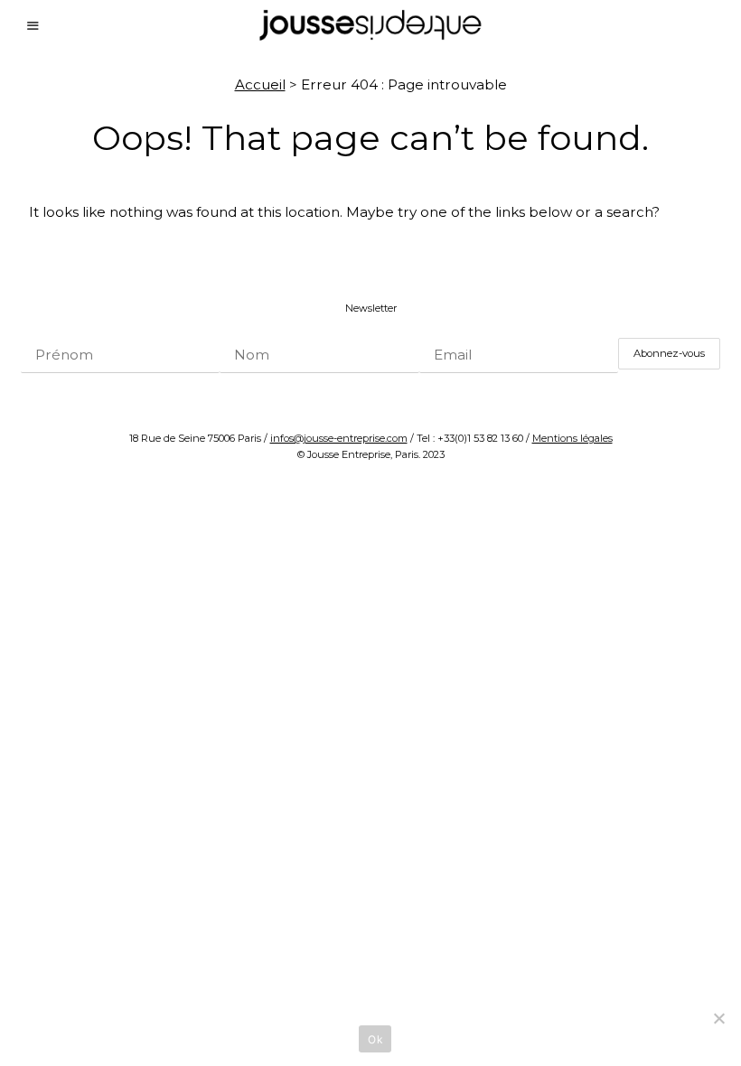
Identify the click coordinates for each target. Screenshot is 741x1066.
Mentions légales (572, 438)
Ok (375, 1039)
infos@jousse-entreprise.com (339, 438)
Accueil (260, 84)
